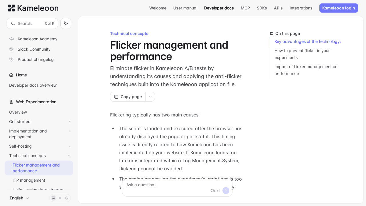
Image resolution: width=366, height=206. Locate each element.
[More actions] (150, 97)
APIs (278, 7)
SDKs (262, 7)
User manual (185, 7)
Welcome (157, 7)
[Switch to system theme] (53, 198)
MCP (245, 7)
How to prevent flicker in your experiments (302, 54)
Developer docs (219, 7)
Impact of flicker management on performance (305, 70)
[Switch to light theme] (60, 198)
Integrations (301, 7)
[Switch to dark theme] (66, 198)
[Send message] (225, 190)
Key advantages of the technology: (307, 41)
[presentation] (38, 109)
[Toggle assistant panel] (66, 23)
